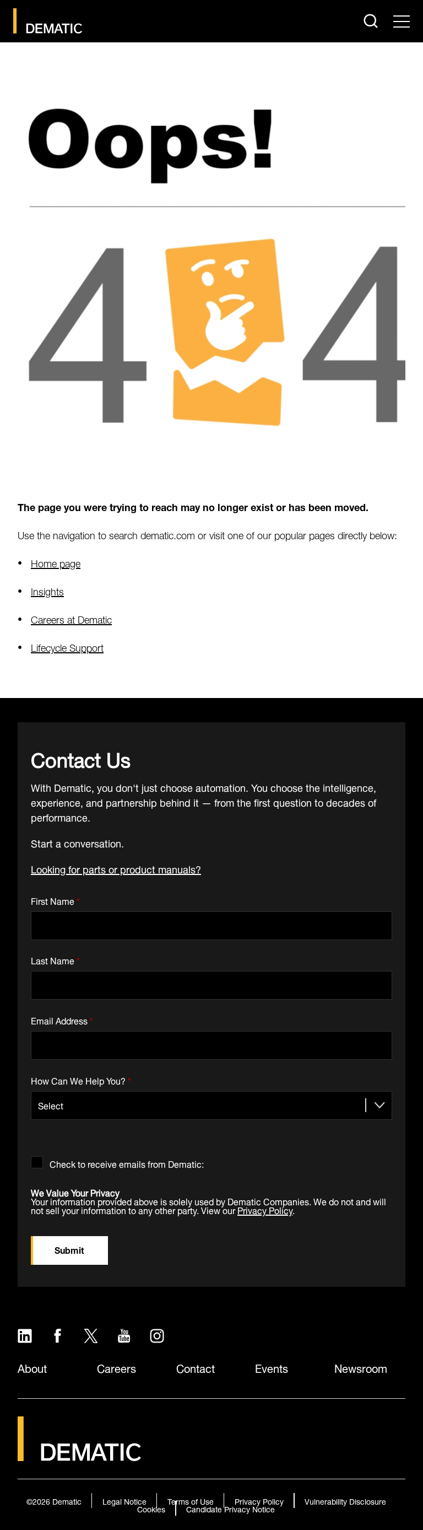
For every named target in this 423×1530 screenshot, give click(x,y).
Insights (47, 590)
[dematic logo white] (79, 1454)
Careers (116, 1367)
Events (271, 1367)
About (32, 1367)
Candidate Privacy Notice (230, 1508)
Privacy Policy (264, 1209)
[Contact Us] (47, 21)
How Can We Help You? (81, 1079)
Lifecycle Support (67, 646)
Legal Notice (124, 1500)
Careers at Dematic (71, 618)
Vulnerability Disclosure (345, 1500)
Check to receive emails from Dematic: (127, 1162)
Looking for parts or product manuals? (116, 868)
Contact (195, 1367)
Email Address (62, 1018)
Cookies (151, 1508)
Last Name (55, 959)
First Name (55, 899)
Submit (69, 1249)
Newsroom (360, 1367)
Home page (55, 562)
